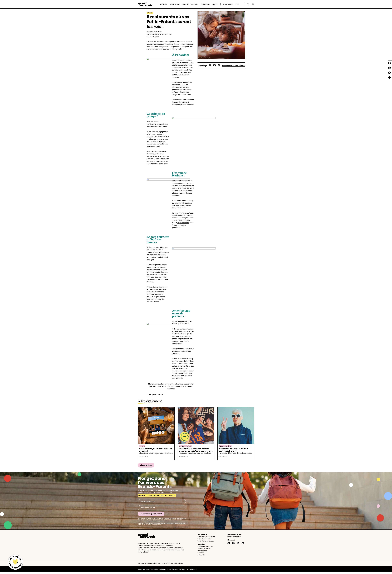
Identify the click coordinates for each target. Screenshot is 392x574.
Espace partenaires (234, 537)
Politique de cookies (158, 563)
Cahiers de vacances (205, 546)
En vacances (205, 4)
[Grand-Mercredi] (145, 4)
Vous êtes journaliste (205, 539)
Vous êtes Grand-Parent (206, 537)
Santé (237, 4)
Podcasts (185, 4)
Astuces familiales (204, 549)
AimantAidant (228, 4)
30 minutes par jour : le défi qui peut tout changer (233, 450)
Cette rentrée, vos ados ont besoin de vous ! (156, 450)
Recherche (248, 4)
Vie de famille (175, 4)
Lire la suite (143, 456)
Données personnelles (175, 563)
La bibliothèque (253, 4)
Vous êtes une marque (206, 541)
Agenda (215, 4)
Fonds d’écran (203, 551)
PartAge (182, 569)
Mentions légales (144, 563)
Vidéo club (194, 4)
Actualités (163, 4)
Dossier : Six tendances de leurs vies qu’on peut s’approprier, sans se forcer (195, 450)
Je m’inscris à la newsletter (233, 66)
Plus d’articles (146, 465)
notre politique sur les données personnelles (153, 521)
